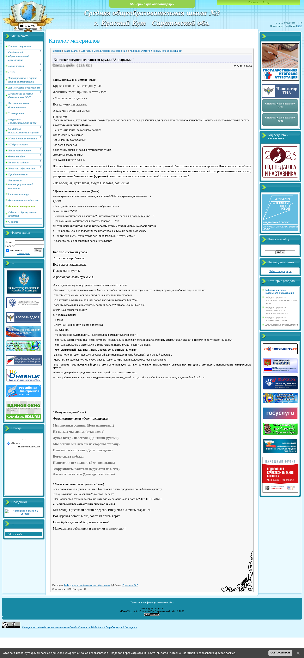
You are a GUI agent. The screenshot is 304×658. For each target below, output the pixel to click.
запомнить (16, 250)
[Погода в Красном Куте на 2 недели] (29, 446)
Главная (253, 2)
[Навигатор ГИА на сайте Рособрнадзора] (280, 97)
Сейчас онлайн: (16, 534)
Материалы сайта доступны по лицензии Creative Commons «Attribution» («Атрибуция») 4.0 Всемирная (79, 627)
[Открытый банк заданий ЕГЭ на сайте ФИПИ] (280, 111)
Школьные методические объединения (104, 50)
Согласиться (280, 652)
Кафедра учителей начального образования (156, 50)
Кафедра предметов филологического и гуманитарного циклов (276, 310)
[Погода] (14, 443)
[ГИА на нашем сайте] (280, 79)
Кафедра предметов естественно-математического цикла (281, 300)
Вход (266, 2)
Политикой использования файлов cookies (208, 652)
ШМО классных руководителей (281, 325)
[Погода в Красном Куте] (23, 439)
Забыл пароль (23, 254)
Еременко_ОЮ (130, 585)
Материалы (71, 50)
